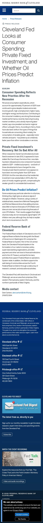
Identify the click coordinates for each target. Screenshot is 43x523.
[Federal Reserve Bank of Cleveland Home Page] (21, 3)
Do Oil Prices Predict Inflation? (20, 190)
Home (4, 18)
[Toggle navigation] (4, 10)
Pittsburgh (10, 369)
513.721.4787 (6, 364)
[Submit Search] (38, 10)
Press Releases (16, 18)
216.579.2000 (7, 350)
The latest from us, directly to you (17, 417)
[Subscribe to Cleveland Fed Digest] (21, 407)
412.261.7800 (7, 381)
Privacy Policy (18, 510)
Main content (10, 1)
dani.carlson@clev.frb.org (21, 292)
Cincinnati (9, 355)
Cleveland (9, 341)
